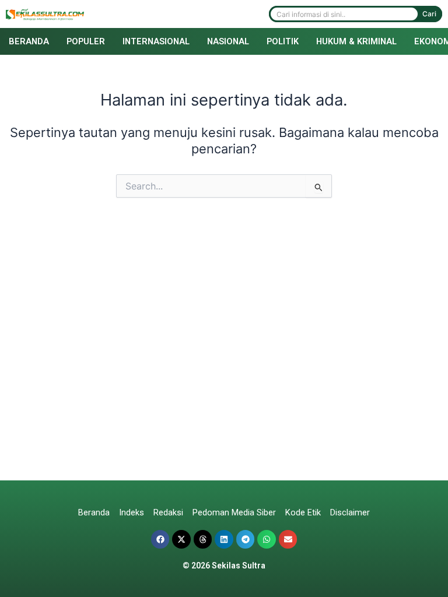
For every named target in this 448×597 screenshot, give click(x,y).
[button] (160, 539)
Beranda (29, 41)
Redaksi (168, 512)
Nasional (228, 41)
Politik (283, 41)
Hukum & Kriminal (356, 41)
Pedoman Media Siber (234, 512)
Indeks (131, 512)
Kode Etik (303, 512)
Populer (85, 41)
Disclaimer (350, 512)
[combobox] (344, 14)
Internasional (156, 41)
